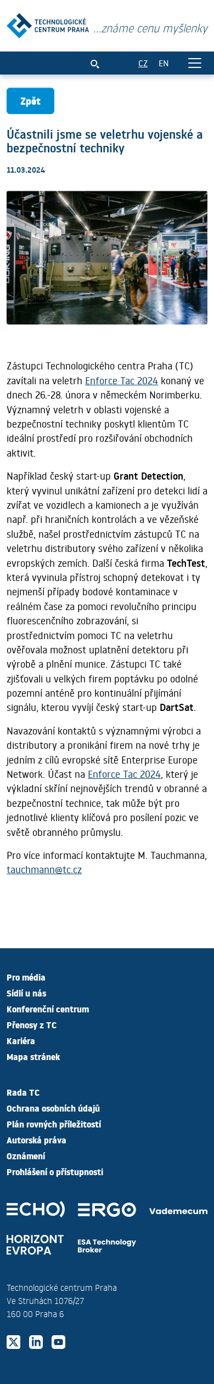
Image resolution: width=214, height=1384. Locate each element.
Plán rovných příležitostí (54, 1123)
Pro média (26, 976)
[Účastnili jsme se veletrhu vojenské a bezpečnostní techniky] (48, 23)
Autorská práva (36, 1139)
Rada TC (23, 1091)
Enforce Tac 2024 (121, 380)
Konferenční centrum (48, 1008)
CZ (143, 63)
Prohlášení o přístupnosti (55, 1171)
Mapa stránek (33, 1056)
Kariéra (21, 1040)
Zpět (30, 100)
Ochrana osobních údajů (53, 1107)
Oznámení (26, 1155)
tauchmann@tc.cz (44, 869)
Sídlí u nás (26, 992)
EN (164, 63)
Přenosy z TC (32, 1024)
